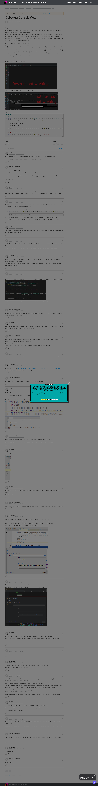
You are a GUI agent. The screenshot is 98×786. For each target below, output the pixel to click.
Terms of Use (56, 394)
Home (10, 2)
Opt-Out (58, 397)
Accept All (44, 399)
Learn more (51, 390)
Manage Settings (52, 399)
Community (68, 2)
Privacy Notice (46, 394)
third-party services (39, 395)
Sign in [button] (86, 2)
